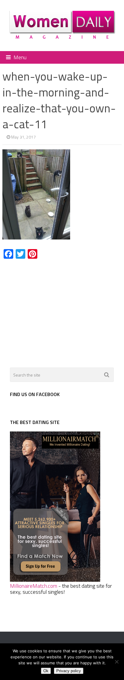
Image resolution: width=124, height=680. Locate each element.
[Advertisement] (53, 310)
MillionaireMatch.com (33, 586)
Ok (45, 671)
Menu (20, 57)
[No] (116, 662)
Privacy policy (68, 671)
